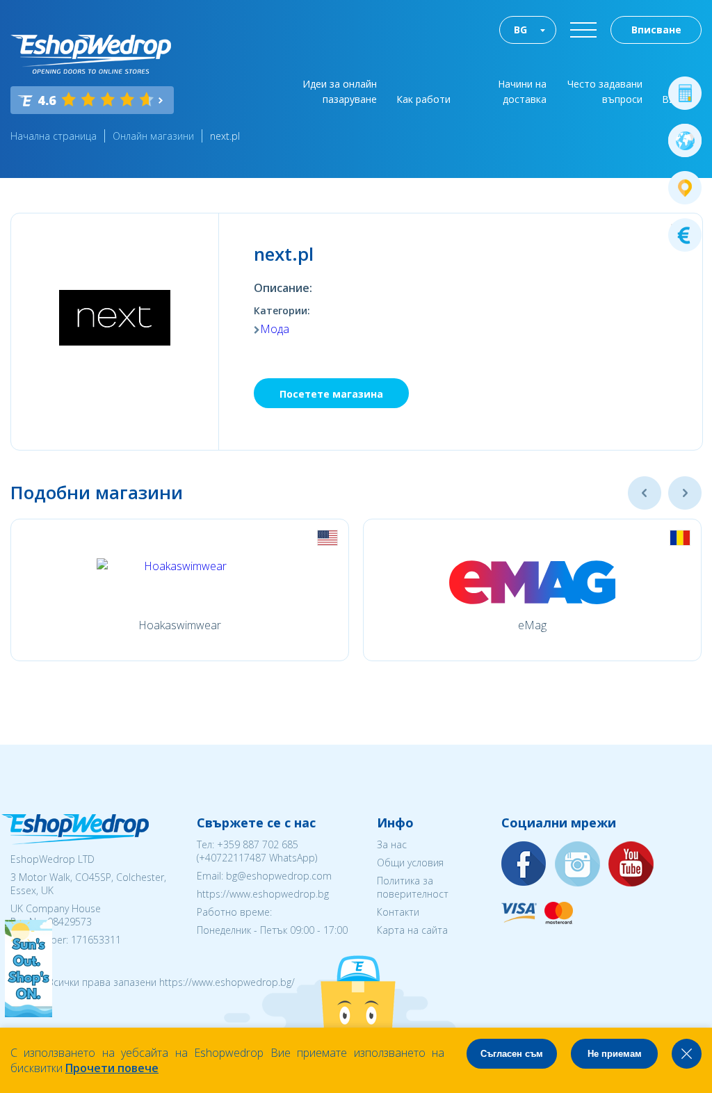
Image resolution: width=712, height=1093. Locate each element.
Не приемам (615, 1054)
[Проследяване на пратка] (685, 187)
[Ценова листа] (685, 235)
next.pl (225, 136)
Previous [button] (644, 493)
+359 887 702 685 (257, 844)
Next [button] (685, 493)
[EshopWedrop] (90, 54)
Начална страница (53, 136)
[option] (179, 590)
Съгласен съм (511, 1054)
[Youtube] (631, 864)
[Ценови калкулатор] (685, 93)
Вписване (656, 29)
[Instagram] (578, 864)
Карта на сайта (412, 930)
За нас (392, 844)
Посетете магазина (331, 393)
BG (520, 29)
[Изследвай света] (685, 140)
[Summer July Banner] (28, 1013)
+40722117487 (232, 857)
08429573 (69, 921)
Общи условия (410, 862)
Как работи (423, 99)
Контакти (398, 911)
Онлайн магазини (153, 136)
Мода (274, 329)
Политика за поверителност (412, 887)
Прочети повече (112, 1068)
